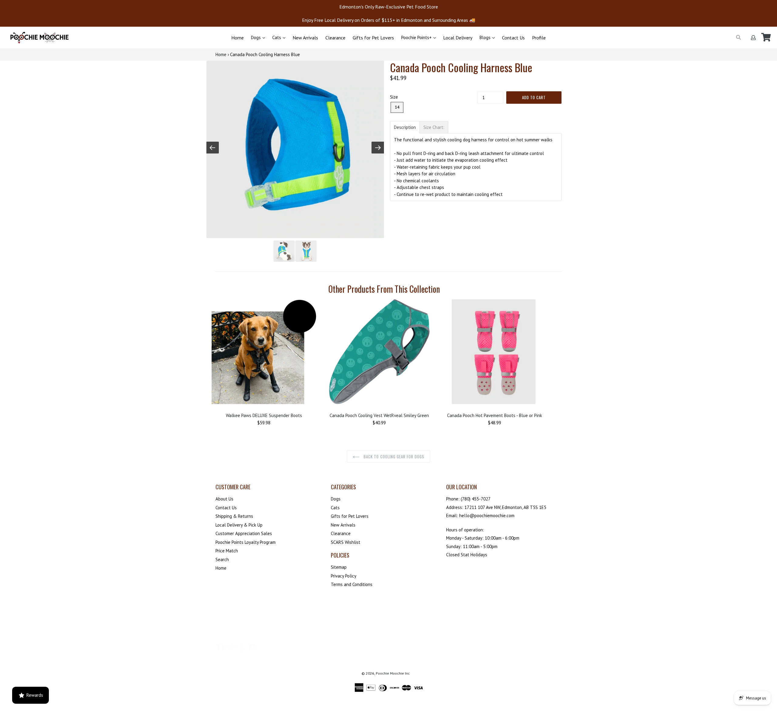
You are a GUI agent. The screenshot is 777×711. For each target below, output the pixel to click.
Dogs (256, 37)
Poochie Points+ (417, 37)
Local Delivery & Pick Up (239, 525)
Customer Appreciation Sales (243, 533)
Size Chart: (433, 127)
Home (237, 38)
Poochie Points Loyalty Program (245, 542)
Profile (539, 38)
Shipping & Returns (234, 516)
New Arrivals (305, 38)
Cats (277, 37)
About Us (224, 499)
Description (405, 127)
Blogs (486, 37)
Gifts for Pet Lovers (373, 38)
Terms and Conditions (351, 584)
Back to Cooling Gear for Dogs (393, 456)
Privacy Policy (343, 576)
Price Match (226, 551)
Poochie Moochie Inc (393, 673)
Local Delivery (457, 38)
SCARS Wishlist (345, 542)
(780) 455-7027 (475, 499)
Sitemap (339, 567)
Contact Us (513, 38)
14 (397, 107)
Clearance (335, 38)
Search (222, 559)
